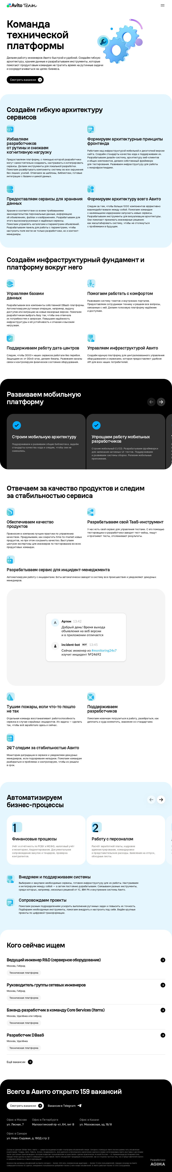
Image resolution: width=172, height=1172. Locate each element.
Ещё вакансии (16, 1062)
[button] (161, 402)
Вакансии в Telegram (62, 1106)
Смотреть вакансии (23, 80)
